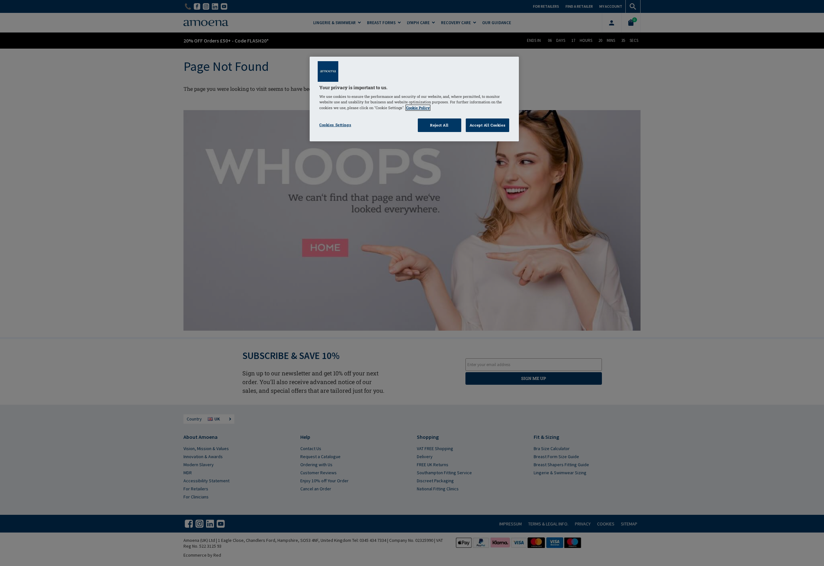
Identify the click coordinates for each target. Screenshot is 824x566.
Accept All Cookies (487, 125)
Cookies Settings (335, 124)
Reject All (439, 125)
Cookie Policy (418, 107)
